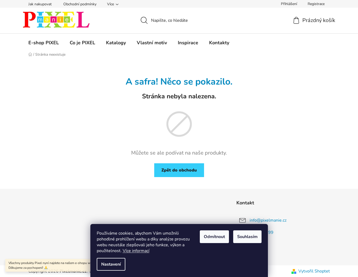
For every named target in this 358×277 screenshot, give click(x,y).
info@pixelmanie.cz (268, 220)
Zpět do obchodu (179, 170)
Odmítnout (214, 237)
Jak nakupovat (40, 4)
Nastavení (111, 264)
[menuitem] (43, 43)
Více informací (136, 251)
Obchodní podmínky (79, 4)
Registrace (316, 3)
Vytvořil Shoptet (314, 271)
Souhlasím (247, 237)
